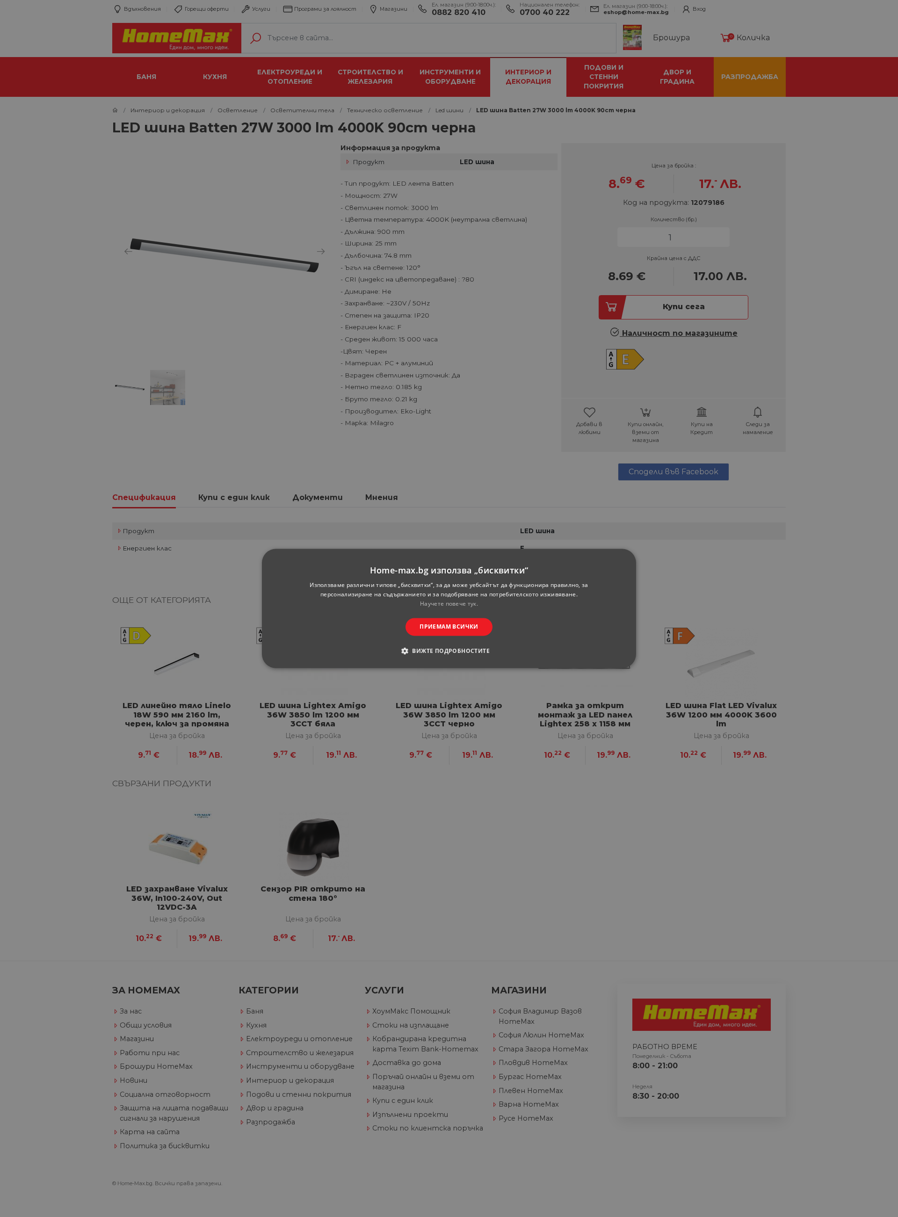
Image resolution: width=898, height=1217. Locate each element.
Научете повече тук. (449, 604)
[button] (449, 651)
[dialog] (449, 608)
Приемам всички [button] (449, 626)
